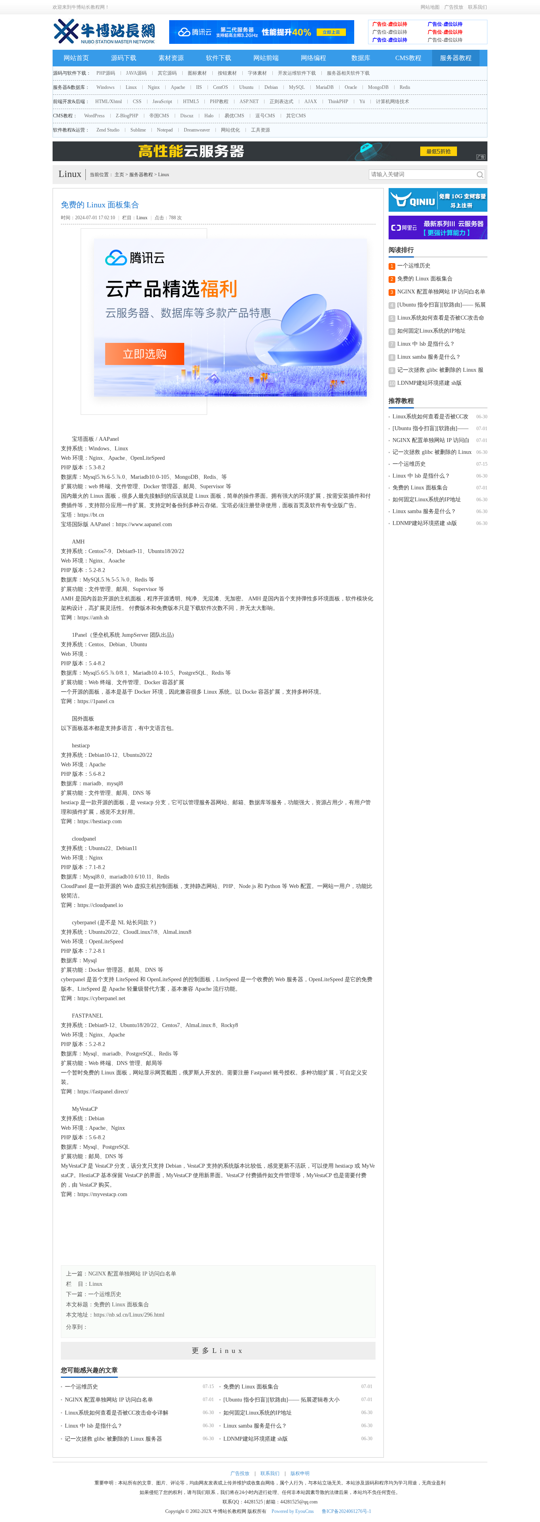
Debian (271, 87)
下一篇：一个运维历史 (93, 1294)
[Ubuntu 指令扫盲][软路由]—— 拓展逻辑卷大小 (281, 1400)
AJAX (310, 101)
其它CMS (296, 116)
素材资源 (171, 58)
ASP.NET (249, 101)
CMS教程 (408, 58)
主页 (119, 174)
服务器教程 (456, 58)
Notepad (165, 130)
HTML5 (191, 101)
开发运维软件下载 (297, 73)
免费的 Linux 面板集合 (121, 1305)
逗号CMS (265, 116)
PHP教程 (219, 101)
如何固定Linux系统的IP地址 (257, 1413)
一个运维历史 (81, 1387)
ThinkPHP (338, 101)
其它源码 (167, 73)
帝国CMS (159, 116)
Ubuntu (246, 87)
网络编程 (313, 58)
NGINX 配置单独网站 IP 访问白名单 (109, 1400)
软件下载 (218, 58)
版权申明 (300, 1473)
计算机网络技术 (392, 101)
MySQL (297, 87)
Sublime (138, 130)
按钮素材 (227, 73)
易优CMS (234, 116)
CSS (137, 101)
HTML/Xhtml (108, 101)
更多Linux (218, 1351)
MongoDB (378, 87)
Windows (105, 87)
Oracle (351, 87)
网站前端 (266, 58)
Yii (362, 101)
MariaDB (325, 87)
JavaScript (162, 101)
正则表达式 (281, 101)
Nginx (154, 87)
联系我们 (477, 7)
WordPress (94, 116)
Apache (178, 87)
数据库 (360, 58)
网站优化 (230, 130)
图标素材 (197, 73)
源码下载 (123, 58)
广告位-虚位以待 (389, 24)
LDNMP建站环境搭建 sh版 (255, 1439)
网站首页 (76, 58)
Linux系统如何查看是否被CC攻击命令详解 (116, 1413)
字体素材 (257, 73)
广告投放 (453, 7)
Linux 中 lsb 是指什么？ (94, 1426)
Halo (208, 116)
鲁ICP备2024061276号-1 (346, 1511)
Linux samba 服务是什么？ (255, 1426)
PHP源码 (105, 73)
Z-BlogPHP (127, 116)
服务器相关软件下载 (348, 73)
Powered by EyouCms (292, 1511)
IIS (199, 87)
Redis (405, 87)
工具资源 (260, 130)
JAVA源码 (136, 73)
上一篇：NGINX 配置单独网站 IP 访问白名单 (121, 1274)
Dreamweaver (197, 130)
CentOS (220, 87)
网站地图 (430, 7)
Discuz (186, 116)
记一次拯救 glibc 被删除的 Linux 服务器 (113, 1439)
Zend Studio (107, 130)
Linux (131, 87)
